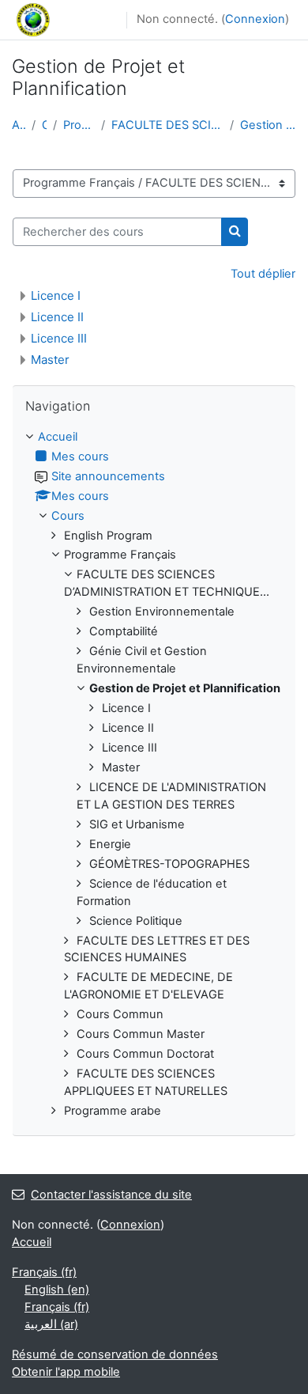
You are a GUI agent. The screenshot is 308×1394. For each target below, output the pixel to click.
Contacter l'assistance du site (111, 1195)
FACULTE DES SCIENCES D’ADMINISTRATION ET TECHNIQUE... (167, 125)
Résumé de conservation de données (115, 1354)
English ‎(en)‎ (56, 1289)
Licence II (57, 316)
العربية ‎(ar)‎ (51, 1324)
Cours (44, 125)
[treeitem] (154, 774)
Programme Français (79, 125)
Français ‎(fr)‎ (44, 1272)
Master (50, 359)
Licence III (59, 338)
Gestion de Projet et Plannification (268, 125)
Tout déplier (263, 274)
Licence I (56, 295)
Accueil (18, 125)
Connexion (255, 19)
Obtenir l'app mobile (66, 1372)
